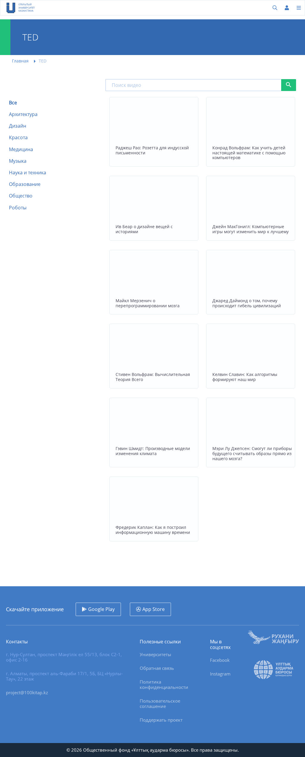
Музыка (18, 161)
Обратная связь (157, 668)
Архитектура (23, 114)
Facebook (220, 660)
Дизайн (17, 126)
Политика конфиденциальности (164, 684)
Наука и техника (27, 172)
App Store (153, 609)
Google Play (101, 609)
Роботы (18, 208)
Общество (20, 196)
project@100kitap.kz (27, 692)
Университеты (155, 654)
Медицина (21, 149)
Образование (25, 184)
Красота (18, 137)
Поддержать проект (161, 720)
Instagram (220, 674)
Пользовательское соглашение (160, 703)
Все (13, 103)
